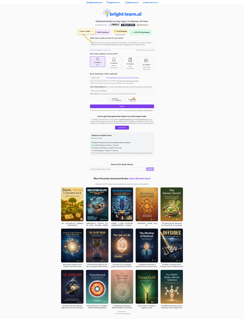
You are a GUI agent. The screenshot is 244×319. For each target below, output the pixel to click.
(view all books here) (139, 178)
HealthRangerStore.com (126, 119)
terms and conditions (131, 110)
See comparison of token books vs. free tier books (122, 77)
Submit (122, 106)
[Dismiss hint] (93, 31)
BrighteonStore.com (143, 119)
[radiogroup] (122, 63)
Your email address (121, 87)
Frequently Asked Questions (144, 110)
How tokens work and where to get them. (127, 81)
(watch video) (107, 50)
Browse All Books (120, 34)
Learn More (122, 127)
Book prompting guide (96, 50)
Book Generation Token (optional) (103, 74)
